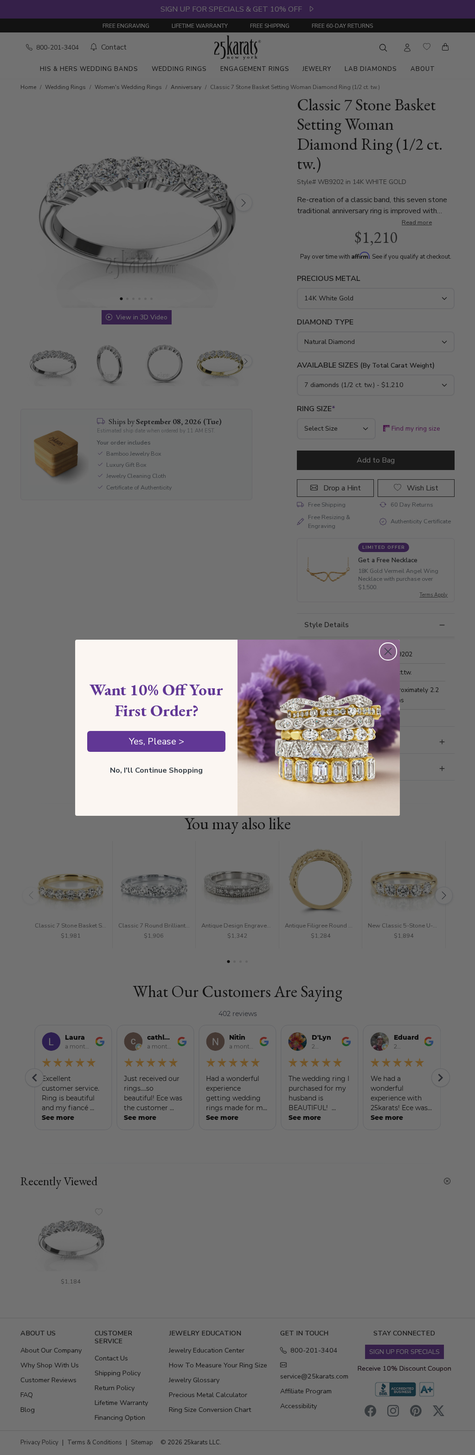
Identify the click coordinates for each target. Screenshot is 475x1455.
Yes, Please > (156, 741)
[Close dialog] (388, 651)
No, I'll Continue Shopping (156, 770)
